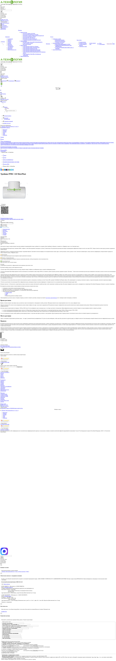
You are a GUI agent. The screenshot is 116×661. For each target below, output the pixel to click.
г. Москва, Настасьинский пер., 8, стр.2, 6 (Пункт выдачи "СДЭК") (15, 571)
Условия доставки (4, 395)
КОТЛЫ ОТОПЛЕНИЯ (5, 142)
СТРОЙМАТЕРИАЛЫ (61, 143)
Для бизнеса (6, 22)
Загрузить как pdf (5, 645)
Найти (2, 557)
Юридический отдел (4, 389)
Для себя (2, 22)
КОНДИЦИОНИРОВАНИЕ (42, 143)
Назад (8, 108)
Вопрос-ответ (3, 403)
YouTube (4, 131)
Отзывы (4, 234)
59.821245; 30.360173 (4, 372)
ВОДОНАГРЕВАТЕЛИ (19, 142)
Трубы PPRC (3, 151)
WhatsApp (5, 135)
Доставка (5, 233)
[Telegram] (13, 170)
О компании (3, 379)
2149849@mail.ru (7, 596)
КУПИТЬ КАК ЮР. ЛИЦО (17, 219)
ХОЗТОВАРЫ (20, 144)
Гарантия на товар (4, 396)
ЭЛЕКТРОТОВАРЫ (52, 143)
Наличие (5, 230)
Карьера (2, 384)
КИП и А (84, 143)
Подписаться (19, 366)
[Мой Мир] (4, 170)
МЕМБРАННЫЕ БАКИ (78, 143)
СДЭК (6, 293)
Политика (2, 399)
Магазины (2, 392)
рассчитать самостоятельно (51, 297)
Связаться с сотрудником (6, 602)
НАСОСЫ (12, 142)
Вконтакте (5, 129)
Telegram (4, 130)
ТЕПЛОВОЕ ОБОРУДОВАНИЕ (31, 142)
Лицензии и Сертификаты (5, 386)
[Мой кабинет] (1, 79)
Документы (2, 387)
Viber (4, 132)
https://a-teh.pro (7, 584)
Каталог (2, 373)
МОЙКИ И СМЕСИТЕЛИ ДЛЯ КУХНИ (94, 143)
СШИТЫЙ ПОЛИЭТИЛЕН (28, 147)
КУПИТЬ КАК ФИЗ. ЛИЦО (6, 219)
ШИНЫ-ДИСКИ (69, 143)
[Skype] (11, 170)
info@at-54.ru (3, 29)
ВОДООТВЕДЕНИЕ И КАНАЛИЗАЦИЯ (15, 143)
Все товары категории (5, 345)
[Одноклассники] (3, 170)
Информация (3, 390)
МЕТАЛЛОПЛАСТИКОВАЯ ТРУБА (8, 147)
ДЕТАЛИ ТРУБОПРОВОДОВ (58, 142)
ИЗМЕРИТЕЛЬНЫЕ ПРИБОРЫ (97, 142)
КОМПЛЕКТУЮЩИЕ (39, 147)
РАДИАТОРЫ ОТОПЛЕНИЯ (71, 142)
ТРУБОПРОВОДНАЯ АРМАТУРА (45, 142)
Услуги (1, 375)
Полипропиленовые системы (6, 218)
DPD (6, 294)
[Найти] (1, 11)
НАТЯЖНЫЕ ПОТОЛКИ (28, 144)
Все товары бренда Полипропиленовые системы (10, 346)
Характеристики (6, 229)
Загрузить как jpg (29, 645)
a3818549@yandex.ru (5, 127)
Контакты (2, 385)
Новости (2, 381)
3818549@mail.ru (13, 408)
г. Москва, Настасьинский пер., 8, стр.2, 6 (9, 126)
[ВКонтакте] (1, 170)
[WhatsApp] (9, 170)
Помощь (2, 401)
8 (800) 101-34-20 (4, 19)
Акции (1, 374)
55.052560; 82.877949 (4, 362)
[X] (6, 170)
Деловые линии (8, 292)
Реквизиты (2, 388)
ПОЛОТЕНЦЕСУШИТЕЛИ (30, 143)
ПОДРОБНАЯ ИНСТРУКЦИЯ (7, 652)
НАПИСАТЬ (4, 611)
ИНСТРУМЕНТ (80, 142)
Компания (2, 377)
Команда (2, 382)
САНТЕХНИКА (87, 142)
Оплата (4, 232)
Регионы (2, 398)
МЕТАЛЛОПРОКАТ (12, 144)
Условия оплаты (3, 394)
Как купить (5, 231)
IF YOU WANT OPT (4, 400)
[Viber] (8, 170)
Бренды (2, 376)
